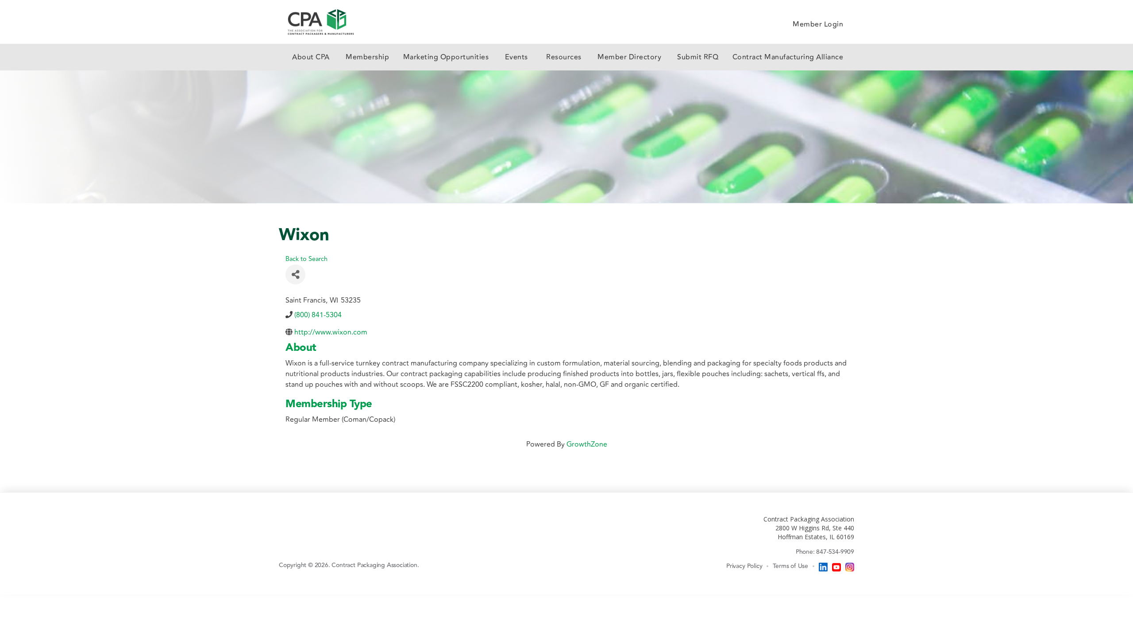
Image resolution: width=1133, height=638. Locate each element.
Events (516, 57)
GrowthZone (586, 444)
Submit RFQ (697, 57)
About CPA (311, 57)
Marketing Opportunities (446, 57)
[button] (311, 57)
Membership (367, 57)
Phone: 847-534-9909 (825, 551)
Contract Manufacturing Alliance (788, 57)
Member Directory (630, 57)
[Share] (295, 274)
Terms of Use (790, 565)
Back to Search (306, 259)
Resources (564, 57)
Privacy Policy (744, 565)
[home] (321, 22)
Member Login (818, 24)
